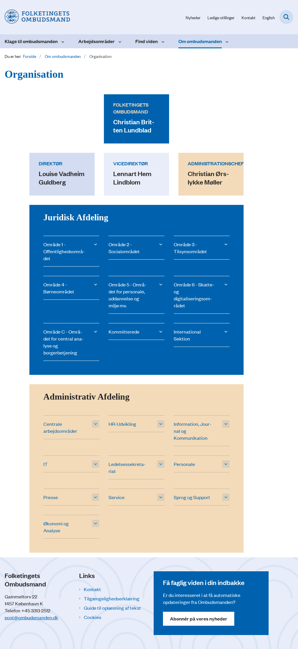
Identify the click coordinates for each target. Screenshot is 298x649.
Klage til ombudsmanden (31, 41)
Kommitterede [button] (124, 331)
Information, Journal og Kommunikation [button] (192, 431)
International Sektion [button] (187, 335)
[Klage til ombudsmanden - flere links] (62, 41)
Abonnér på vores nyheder (198, 618)
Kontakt (92, 589)
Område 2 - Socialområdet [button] (124, 247)
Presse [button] (50, 497)
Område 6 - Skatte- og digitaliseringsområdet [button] (194, 294)
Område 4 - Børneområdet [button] (58, 288)
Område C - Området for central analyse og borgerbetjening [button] (63, 342)
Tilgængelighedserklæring (111, 598)
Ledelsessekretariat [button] (127, 467)
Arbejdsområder (96, 41)
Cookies (92, 617)
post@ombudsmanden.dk (31, 617)
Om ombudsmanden (200, 41)
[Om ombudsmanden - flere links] (226, 41)
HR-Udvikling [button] (122, 424)
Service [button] (117, 497)
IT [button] (45, 464)
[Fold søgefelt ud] (286, 17)
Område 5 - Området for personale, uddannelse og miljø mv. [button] (127, 294)
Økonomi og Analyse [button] (56, 526)
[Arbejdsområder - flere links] (119, 41)
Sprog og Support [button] (192, 497)
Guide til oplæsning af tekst (112, 607)
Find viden (146, 41)
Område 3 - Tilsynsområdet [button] (190, 247)
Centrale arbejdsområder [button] (60, 427)
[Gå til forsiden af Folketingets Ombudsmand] (35, 17)
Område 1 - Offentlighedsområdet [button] (64, 251)
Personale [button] (184, 464)
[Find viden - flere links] (162, 41)
